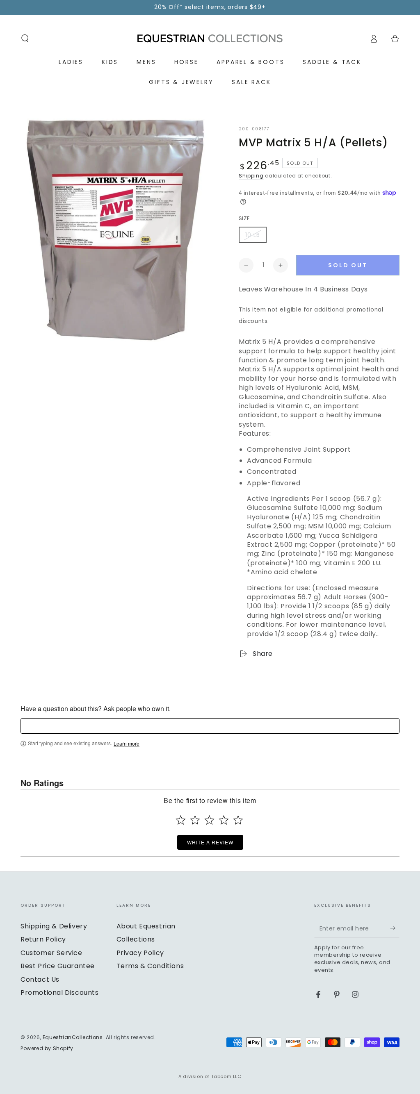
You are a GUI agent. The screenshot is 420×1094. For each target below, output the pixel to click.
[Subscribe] (394, 928)
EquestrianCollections (73, 1037)
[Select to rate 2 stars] (195, 820)
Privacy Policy (140, 953)
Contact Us (40, 979)
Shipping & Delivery (54, 926)
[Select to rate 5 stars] (238, 820)
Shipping (251, 175)
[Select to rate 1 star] (180, 820)
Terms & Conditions (150, 966)
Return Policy (43, 939)
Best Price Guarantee (58, 966)
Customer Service (51, 953)
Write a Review (210, 842)
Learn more (126, 743)
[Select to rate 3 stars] (209, 820)
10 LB (252, 235)
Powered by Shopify (47, 1048)
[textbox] (210, 726)
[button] (25, 39)
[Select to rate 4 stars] (223, 820)
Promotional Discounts (60, 992)
